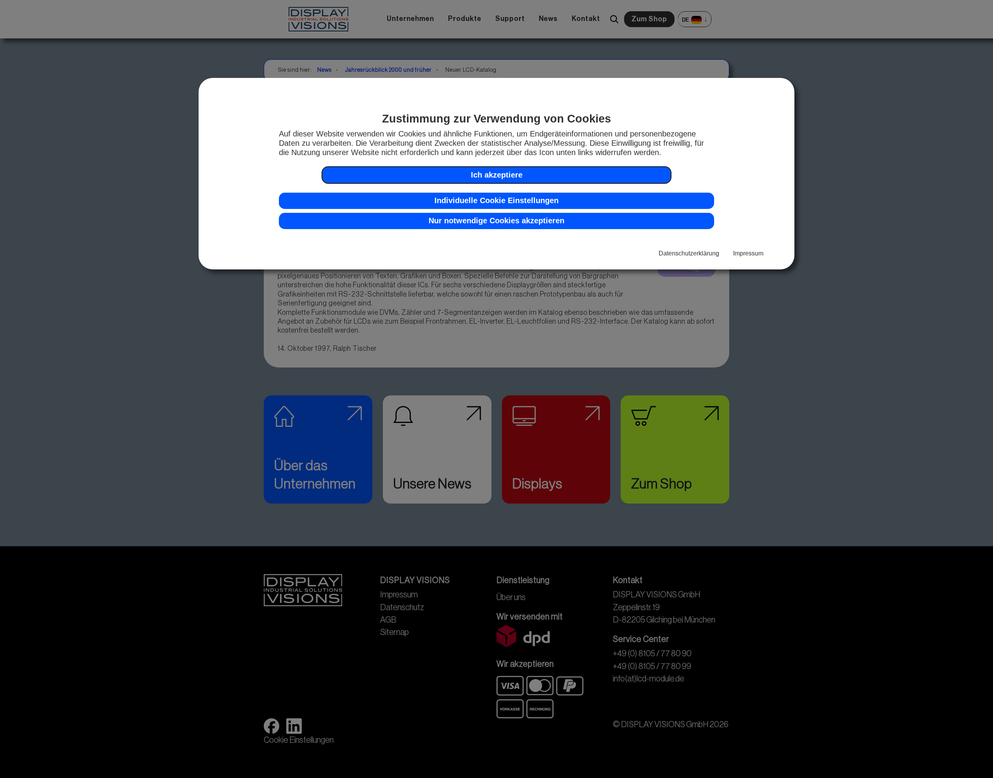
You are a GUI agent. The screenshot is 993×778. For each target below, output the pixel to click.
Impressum (748, 253)
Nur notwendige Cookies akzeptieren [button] (496, 220)
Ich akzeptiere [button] (496, 174)
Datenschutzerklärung (689, 253)
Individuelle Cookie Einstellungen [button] (496, 200)
